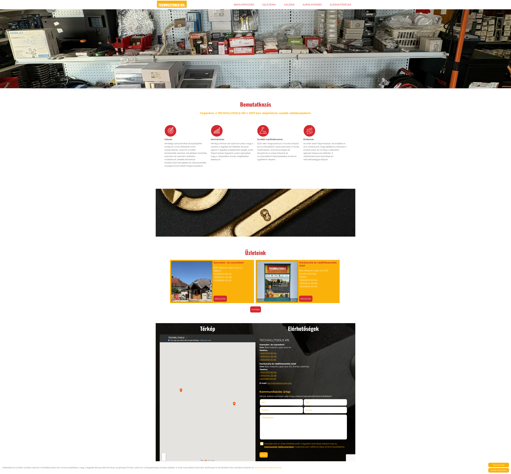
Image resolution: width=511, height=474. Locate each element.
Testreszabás (498, 465)
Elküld (263, 455)
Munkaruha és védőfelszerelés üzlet (318, 264)
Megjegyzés (267, 417)
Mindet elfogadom (498, 470)
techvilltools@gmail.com (279, 383)
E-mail (313, 410)
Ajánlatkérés (312, 4)
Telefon (269, 410)
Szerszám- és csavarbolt (228, 262)
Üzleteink (269, 4)
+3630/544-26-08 (267, 356)
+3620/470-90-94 (267, 353)
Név (267, 402)
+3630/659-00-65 (267, 359)
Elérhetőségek (340, 4)
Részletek (220, 299)
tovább (256, 309)
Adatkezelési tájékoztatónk (268, 467)
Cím (308, 402)
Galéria (289, 4)
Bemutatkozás (244, 4)
